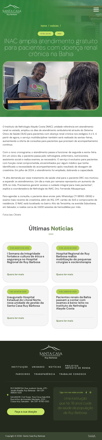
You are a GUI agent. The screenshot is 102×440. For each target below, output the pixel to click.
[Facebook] (86, 392)
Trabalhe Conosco (72, 374)
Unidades (38, 367)
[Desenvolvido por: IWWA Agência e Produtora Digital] (91, 436)
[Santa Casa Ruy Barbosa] (12, 9)
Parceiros (23, 374)
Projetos (72, 366)
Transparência (44, 374)
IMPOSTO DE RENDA (78, 368)
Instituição (19, 367)
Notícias (55, 367)
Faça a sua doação (26, 411)
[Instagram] (90, 392)
